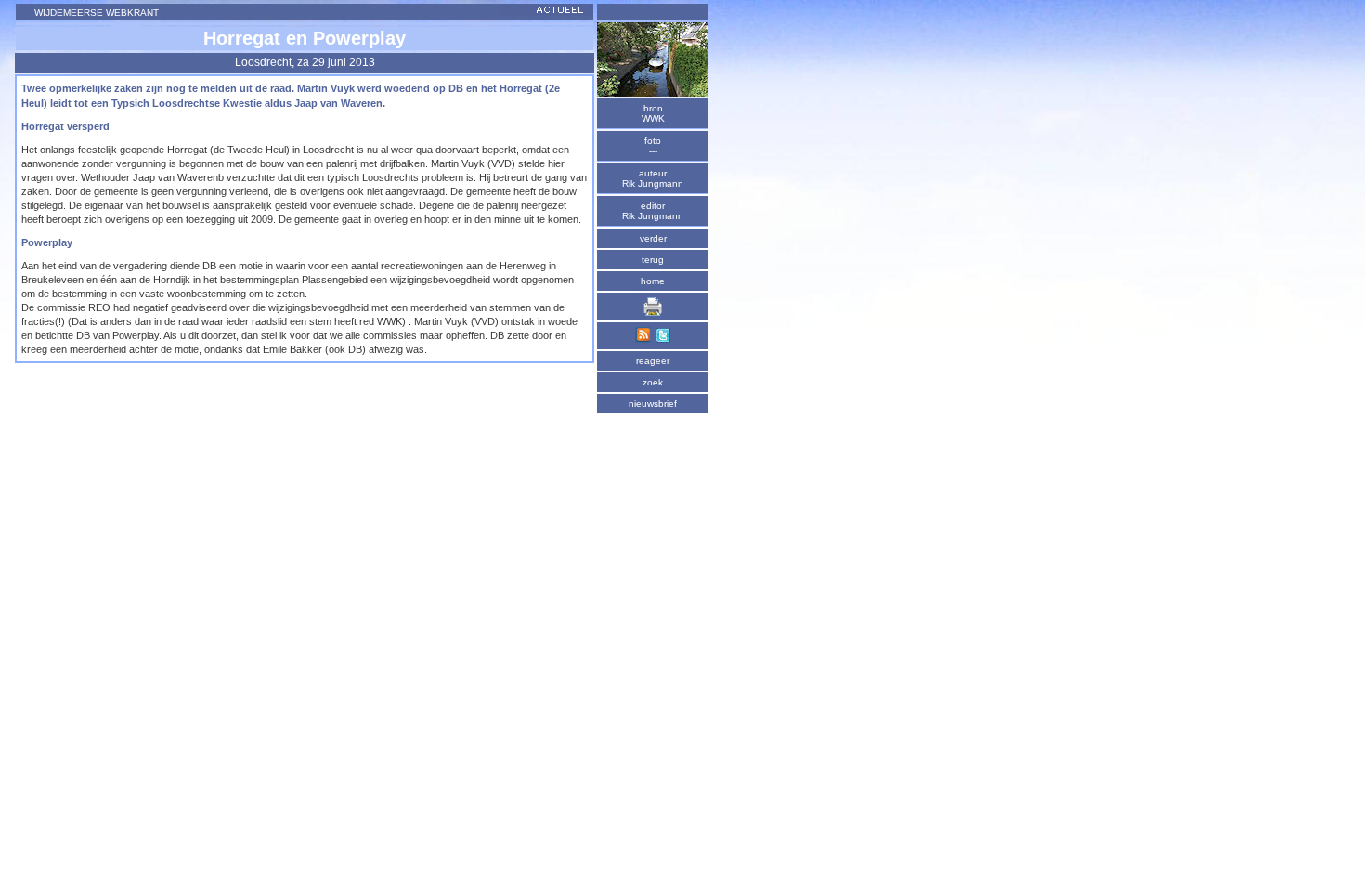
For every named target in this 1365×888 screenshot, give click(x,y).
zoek (653, 382)
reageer (653, 361)
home (653, 281)
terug (653, 260)
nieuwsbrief (653, 403)
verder (653, 238)
